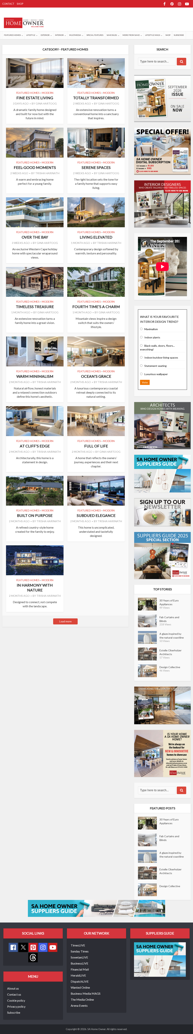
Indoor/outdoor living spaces (161, 357)
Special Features (95, 35)
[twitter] (23, 947)
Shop (20, 3)
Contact (8, 3)
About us (13, 988)
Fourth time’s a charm (96, 306)
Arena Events (79, 1005)
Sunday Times (80, 951)
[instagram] (42, 947)
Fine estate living (34, 97)
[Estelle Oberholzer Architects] (148, 654)
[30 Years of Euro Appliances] (148, 604)
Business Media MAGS (85, 993)
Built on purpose (35, 515)
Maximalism (151, 329)
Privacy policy (16, 1006)
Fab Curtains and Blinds (169, 619)
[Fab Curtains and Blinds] (148, 620)
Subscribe (179, 35)
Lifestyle (30, 35)
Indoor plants (152, 337)
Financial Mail (80, 969)
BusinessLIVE (79, 963)
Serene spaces (96, 167)
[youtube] (52, 947)
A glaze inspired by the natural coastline (171, 635)
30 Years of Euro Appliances (169, 602)
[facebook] (13, 947)
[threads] (33, 957)
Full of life (96, 446)
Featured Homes (12, 35)
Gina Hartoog (46, 103)
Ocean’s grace (96, 376)
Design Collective (169, 667)
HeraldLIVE (78, 975)
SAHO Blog (112, 35)
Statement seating (155, 365)
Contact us (14, 994)
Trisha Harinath (47, 173)
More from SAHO (131, 35)
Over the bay (35, 237)
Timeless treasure (35, 306)
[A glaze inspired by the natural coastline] (148, 637)
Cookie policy (16, 1000)
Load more (65, 621)
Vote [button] (145, 382)
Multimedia (75, 35)
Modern (47, 92)
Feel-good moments (35, 167)
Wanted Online (80, 987)
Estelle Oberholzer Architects (170, 652)
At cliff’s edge (35, 446)
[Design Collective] (148, 670)
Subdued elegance (96, 515)
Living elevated (96, 237)
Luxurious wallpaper (156, 374)
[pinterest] (33, 947)
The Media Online (82, 999)
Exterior (45, 35)
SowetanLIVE (79, 957)
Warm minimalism (34, 376)
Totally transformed (96, 97)
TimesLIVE (78, 945)
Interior (59, 35)
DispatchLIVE (80, 981)
